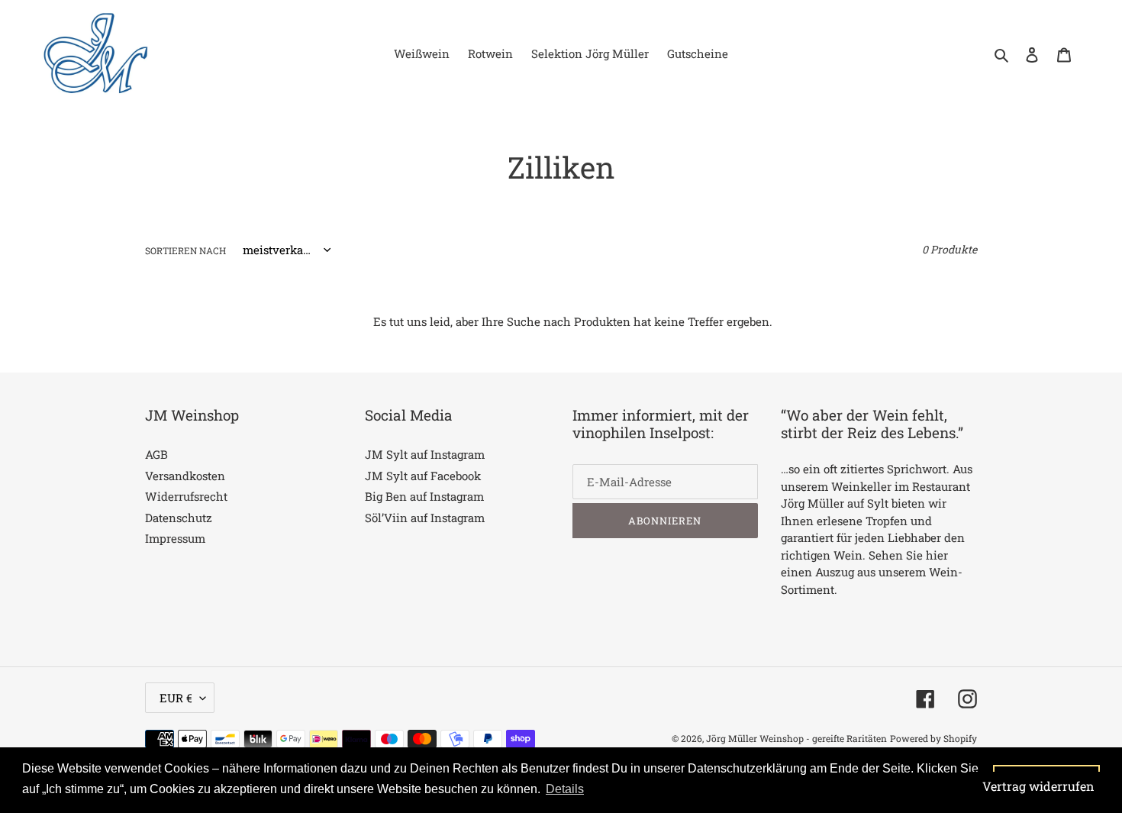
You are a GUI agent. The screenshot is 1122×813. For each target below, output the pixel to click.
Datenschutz (178, 517)
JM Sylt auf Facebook (423, 475)
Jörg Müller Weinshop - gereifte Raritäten (796, 738)
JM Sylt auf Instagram (425, 454)
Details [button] (565, 788)
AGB (156, 454)
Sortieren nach (185, 250)
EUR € (176, 697)
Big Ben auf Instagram (424, 496)
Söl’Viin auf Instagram (425, 517)
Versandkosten (185, 475)
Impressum (175, 538)
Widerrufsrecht (186, 496)
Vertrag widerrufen (1038, 786)
